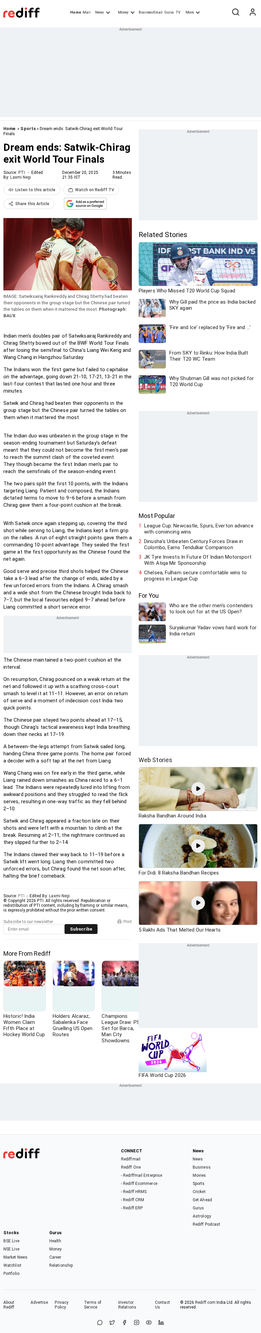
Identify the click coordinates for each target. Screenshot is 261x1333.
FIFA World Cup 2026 (162, 1075)
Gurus (169, 12)
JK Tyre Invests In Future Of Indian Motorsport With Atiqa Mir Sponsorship (197, 560)
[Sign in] (252, 12)
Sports (28, 128)
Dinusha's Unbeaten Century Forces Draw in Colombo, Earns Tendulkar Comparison (193, 544)
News (99, 12)
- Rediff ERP (132, 1208)
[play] (198, 789)
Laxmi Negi (20, 177)
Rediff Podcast (206, 1224)
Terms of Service (92, 1305)
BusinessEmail (150, 12)
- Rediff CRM (132, 1199)
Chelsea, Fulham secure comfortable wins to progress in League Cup (195, 576)
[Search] (235, 12)
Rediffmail (130, 1159)
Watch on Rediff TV (94, 189)
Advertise (39, 1302)
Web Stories (155, 759)
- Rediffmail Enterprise (141, 1175)
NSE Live (11, 1249)
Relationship (61, 1265)
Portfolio (11, 1273)
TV (178, 12)
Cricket (199, 1191)
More (190, 12)
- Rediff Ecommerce (139, 1183)
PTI (21, 172)
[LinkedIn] (161, 1323)
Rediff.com (205, 1302)
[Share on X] (112, 1323)
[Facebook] (124, 1323)
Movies (199, 1175)
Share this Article (32, 203)
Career (55, 1257)
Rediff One (131, 1167)
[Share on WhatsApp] (100, 1323)
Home (75, 12)
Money (123, 12)
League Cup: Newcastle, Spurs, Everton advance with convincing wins (199, 529)
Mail (86, 12)
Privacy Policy (61, 1305)
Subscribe (81, 929)
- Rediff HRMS (133, 1191)
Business (202, 1167)
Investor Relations (127, 1305)
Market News (15, 1257)
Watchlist (12, 1265)
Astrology (202, 1216)
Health (55, 1241)
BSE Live (11, 1241)
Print (127, 921)
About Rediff (9, 1305)
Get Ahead (202, 1199)
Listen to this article (35, 189)
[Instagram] (136, 1323)
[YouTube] (149, 1323)
